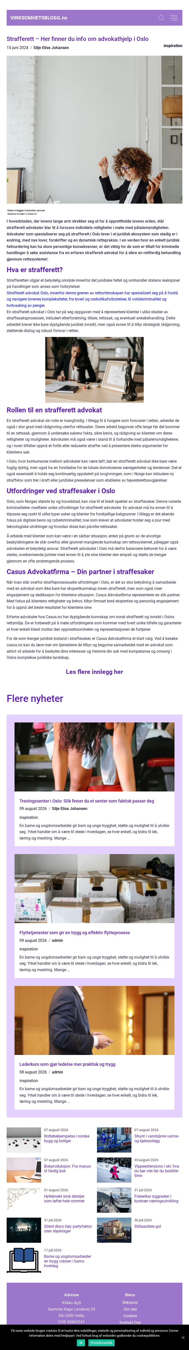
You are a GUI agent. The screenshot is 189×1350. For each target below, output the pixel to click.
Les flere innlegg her (94, 671)
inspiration (173, 45)
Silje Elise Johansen (51, 47)
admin (57, 940)
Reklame (130, 1302)
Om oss (130, 1309)
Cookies (130, 1316)
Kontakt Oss (130, 1322)
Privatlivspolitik (101, 1343)
